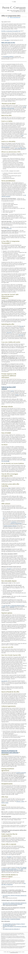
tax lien (12, 390)
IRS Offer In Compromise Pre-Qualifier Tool (10, 31)
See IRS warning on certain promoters (13, 107)
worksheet (12, 606)
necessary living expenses (16, 523)
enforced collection (5, 147)
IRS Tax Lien (9, 228)
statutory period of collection (10, 525)
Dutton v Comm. (4, 802)
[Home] (8, 17)
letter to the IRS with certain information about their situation (13, 869)
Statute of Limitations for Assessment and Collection (9, 751)
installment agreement (21, 772)
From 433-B (20, 334)
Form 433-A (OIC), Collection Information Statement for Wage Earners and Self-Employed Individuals (14, 903)
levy (21, 147)
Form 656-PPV (4, 681)
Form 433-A (9, 332)
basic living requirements (20, 148)
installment (13, 521)
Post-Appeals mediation (8, 56)
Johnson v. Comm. (20, 801)
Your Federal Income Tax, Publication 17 (11, 929)
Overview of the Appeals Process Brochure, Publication (15, 926)
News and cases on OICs (8, 42)
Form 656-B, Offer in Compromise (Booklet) (10, 919)
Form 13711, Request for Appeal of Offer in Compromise (13, 868)
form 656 (21, 326)
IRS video (7, 40)
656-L (22, 135)
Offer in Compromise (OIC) (15, 17)
